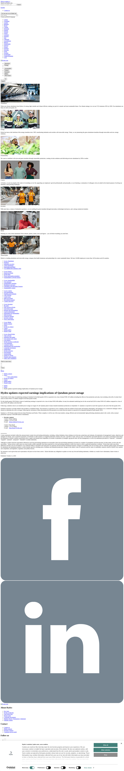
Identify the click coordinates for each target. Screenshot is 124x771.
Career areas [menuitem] (7, 297)
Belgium (6, 24)
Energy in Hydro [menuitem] (8, 273)
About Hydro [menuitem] (8, 75)
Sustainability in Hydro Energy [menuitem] (12, 277)
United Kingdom (8, 56)
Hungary (6, 36)
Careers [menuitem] (7, 70)
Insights (3, 7)
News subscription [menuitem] (9, 319)
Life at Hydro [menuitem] (7, 295)
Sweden (6, 53)
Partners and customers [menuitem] (10, 357)
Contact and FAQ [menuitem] (8, 301)
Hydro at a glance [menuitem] (8, 327)
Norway (6, 45)
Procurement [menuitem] (7, 352)
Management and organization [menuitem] (12, 346)
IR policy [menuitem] (6, 305)
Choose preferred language (8, 17)
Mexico (6, 42)
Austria (6, 22)
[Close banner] (121, 743)
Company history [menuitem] (8, 345)
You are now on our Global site (8, 13)
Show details (88, 767)
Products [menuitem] (6, 262)
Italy (5, 38)
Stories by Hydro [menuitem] (8, 355)
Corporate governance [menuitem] (10, 348)
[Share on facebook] (62, 580)
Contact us (7, 10)
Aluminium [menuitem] (7, 63)
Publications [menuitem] (7, 349)
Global (6, 19)
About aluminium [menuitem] (8, 265)
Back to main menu (6, 361)
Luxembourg (7, 41)
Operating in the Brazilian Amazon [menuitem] (13, 286)
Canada (6, 27)
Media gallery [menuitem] (7, 330)
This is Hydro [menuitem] (7, 335)
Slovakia (6, 50)
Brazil (5, 26)
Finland (6, 32)
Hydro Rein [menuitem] (7, 274)
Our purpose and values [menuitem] (10, 338)
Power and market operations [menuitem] (12, 276)
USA (5, 57)
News (5, 387)
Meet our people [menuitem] (8, 298)
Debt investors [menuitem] (8, 315)
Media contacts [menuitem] (8, 324)
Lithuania (6, 39)
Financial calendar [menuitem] (9, 316)
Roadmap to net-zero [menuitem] (9, 285)
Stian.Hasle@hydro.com (15, 428)
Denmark (6, 29)
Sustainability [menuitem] (8, 68)
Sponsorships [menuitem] (7, 354)
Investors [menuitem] (7, 72)
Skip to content (5, 1)
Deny (105, 755)
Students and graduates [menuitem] (10, 294)
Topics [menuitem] (6, 328)
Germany (6, 35)
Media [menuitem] (6, 73)
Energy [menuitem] (6, 65)
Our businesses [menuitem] (8, 343)
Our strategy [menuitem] (7, 340)
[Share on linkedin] (62, 702)
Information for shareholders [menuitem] (11, 313)
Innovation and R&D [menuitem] (9, 267)
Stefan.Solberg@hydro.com (16, 422)
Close (2, 367)
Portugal (6, 48)
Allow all (105, 745)
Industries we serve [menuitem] (9, 264)
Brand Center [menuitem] (7, 331)
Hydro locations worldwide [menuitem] (11, 342)
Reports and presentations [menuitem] (11, 310)
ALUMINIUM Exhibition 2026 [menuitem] (12, 268)
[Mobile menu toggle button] (5, 79)
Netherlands (7, 44)
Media (2, 371)
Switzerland (7, 54)
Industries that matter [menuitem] (9, 337)
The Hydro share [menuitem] (8, 309)
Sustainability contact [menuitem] (9, 288)
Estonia (6, 30)
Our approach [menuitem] (7, 282)
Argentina (6, 21)
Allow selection (105, 750)
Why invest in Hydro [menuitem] (9, 307)
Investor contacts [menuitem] (8, 318)
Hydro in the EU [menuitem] (8, 351)
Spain (5, 51)
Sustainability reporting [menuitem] (10, 283)
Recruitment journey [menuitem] (9, 300)
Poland (6, 47)
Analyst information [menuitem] (9, 312)
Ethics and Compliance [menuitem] (10, 358)
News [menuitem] (5, 325)
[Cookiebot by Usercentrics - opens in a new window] (11, 767)
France (6, 33)
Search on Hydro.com (6, 3)
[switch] (48, 767)
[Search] (17, 15)
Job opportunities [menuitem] (8, 292)
